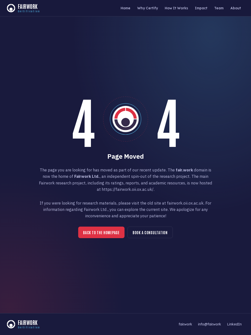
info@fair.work (209, 324)
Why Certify (147, 8)
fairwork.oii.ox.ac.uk (185, 203)
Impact (201, 8)
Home (125, 8)
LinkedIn (234, 324)
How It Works (176, 8)
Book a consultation (150, 232)
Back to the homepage (101, 232)
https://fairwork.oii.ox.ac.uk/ (127, 189)
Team (219, 8)
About (235, 8)
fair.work (185, 324)
